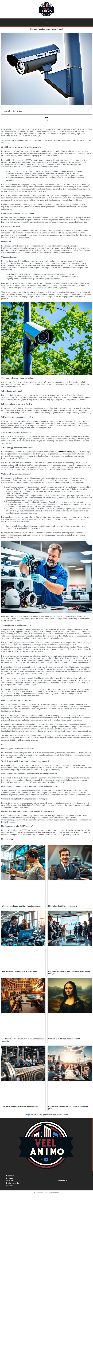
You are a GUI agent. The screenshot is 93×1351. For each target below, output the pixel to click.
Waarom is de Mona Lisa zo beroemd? (64, 1039)
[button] (47, 22)
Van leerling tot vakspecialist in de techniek (19, 971)
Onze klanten (62, 1181)
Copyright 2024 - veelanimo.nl (46, 1193)
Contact (9, 1185)
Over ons (9, 1181)
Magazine (29, 1114)
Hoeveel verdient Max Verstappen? (62, 906)
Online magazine (13, 1183)
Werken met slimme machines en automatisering (21, 906)
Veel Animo (11, 1176)
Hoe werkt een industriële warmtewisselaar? (20, 1106)
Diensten (9, 1178)
